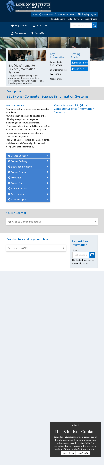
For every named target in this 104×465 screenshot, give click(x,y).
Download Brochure (81, 62)
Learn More (82, 453)
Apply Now (79, 68)
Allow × (75, 425)
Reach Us (37, 33)
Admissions (18, 33)
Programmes (19, 25)
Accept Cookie (68, 453)
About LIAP (39, 25)
